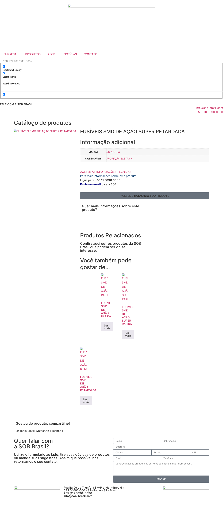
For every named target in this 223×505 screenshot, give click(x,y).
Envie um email (90, 184)
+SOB (51, 54)
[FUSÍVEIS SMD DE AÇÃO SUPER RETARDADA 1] (45, 131)
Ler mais (107, 327)
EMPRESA (10, 54)
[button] (144, 195)
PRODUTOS (33, 54)
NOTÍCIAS (70, 54)
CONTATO (90, 54)
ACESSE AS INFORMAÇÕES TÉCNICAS (105, 171)
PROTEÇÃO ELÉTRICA (119, 158)
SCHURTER (113, 151)
